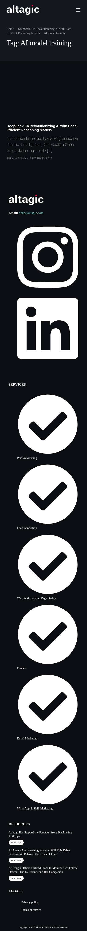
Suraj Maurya (16, 158)
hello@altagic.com (31, 212)
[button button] (16, 860)
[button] (16, 842)
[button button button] (16, 878)
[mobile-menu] (75, 10)
